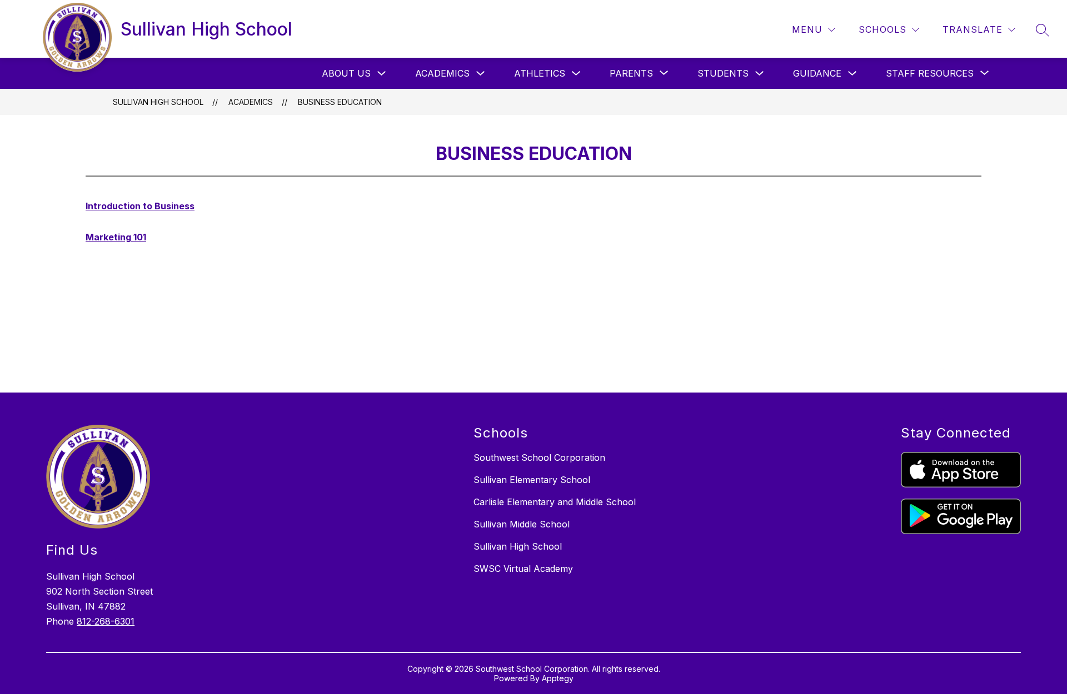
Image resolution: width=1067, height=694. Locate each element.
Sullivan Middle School (521, 524)
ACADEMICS (442, 73)
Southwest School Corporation (539, 457)
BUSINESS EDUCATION (340, 102)
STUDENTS (723, 73)
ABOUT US (346, 73)
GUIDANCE (817, 73)
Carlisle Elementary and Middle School (554, 501)
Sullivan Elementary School (531, 479)
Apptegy (558, 678)
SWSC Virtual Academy (523, 568)
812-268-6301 (105, 621)
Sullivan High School (158, 102)
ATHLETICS (539, 73)
